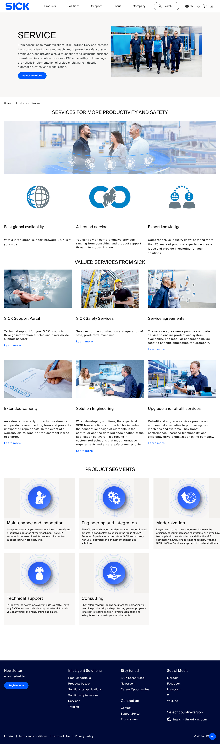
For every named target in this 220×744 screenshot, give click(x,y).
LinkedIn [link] (172, 678)
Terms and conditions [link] (33, 736)
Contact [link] (126, 708)
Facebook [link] (173, 684)
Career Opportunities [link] (135, 689)
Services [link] (74, 701)
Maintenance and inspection (35, 523)
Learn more (12, 345)
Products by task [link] (79, 684)
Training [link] (73, 707)
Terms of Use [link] (61, 736)
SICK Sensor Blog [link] (133, 678)
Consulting (92, 598)
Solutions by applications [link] (85, 689)
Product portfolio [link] (79, 678)
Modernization (170, 523)
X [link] (168, 695)
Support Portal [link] (130, 714)
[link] (18, 6)
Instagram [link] (173, 689)
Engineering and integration (109, 523)
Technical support (25, 598)
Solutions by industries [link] (83, 695)
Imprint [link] (9, 736)
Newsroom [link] (128, 684)
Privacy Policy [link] (84, 736)
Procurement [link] (130, 719)
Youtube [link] (172, 701)
